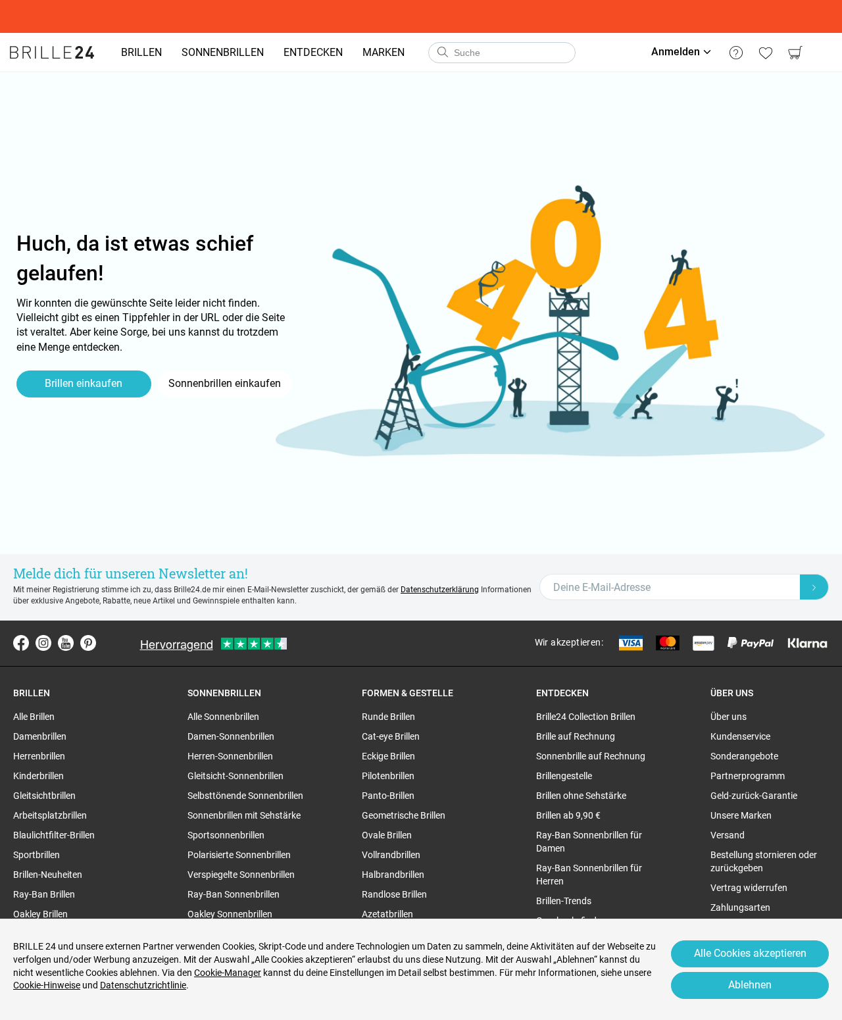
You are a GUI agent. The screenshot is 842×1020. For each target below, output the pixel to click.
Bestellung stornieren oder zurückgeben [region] (763, 861)
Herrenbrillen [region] (39, 756)
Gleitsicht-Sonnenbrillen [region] (235, 776)
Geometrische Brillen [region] (403, 815)
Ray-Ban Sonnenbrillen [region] (233, 894)
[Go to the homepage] (52, 52)
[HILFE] (736, 52)
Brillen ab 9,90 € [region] (568, 815)
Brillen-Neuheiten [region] (47, 874)
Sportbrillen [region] (36, 855)
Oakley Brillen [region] (40, 914)
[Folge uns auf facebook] (21, 643)
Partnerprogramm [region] (747, 776)
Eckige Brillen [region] (388, 756)
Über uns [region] (728, 716)
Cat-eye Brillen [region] (391, 736)
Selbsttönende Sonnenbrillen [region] (245, 795)
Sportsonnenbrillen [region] (225, 835)
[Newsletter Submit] (814, 587)
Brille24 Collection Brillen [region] (585, 716)
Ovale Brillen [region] (387, 835)
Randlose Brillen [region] (394, 894)
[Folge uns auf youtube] (66, 643)
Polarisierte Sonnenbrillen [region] (239, 855)
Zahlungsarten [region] (740, 907)
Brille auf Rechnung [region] (575, 736)
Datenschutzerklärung (440, 589)
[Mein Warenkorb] (795, 52)
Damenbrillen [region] (39, 736)
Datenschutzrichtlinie (143, 985)
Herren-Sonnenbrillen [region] (230, 756)
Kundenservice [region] (740, 736)
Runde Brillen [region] (388, 716)
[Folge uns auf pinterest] (88, 643)
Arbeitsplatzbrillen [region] (50, 815)
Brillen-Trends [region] (563, 901)
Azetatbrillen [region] (387, 914)
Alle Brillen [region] (34, 716)
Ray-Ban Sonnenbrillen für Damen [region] (589, 842)
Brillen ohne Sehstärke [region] (581, 795)
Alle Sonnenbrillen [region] (223, 716)
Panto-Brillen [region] (388, 795)
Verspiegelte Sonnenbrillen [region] (241, 874)
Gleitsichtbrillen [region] (44, 795)
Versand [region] (727, 835)
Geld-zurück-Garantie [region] (753, 795)
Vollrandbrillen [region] (391, 855)
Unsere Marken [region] (741, 815)
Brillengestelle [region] (564, 776)
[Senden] (442, 52)
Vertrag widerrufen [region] (748, 887)
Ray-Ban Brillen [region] (44, 894)
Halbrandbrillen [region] (393, 874)
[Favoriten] (765, 52)
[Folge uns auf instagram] (43, 643)
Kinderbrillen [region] (38, 776)
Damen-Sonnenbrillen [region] (230, 736)
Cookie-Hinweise (46, 985)
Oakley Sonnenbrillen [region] (229, 914)
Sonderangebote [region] (744, 756)
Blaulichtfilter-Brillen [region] (54, 835)
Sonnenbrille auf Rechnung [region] (590, 756)
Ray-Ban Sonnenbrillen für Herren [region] (589, 874)
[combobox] (502, 52)
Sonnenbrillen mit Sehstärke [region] (244, 815)
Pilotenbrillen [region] (388, 776)
